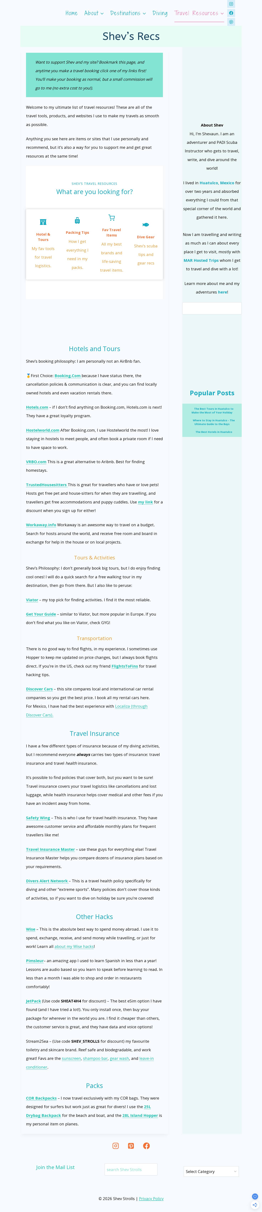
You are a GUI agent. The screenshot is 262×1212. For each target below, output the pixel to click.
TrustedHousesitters (47, 484)
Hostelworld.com (42, 430)
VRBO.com (36, 461)
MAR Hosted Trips (201, 260)
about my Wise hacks (74, 946)
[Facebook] (231, 13)
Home (72, 13)
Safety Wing (38, 817)
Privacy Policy (151, 1198)
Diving (160, 13)
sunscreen (71, 1058)
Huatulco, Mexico (217, 182)
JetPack (33, 1000)
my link (145, 502)
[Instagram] (231, 4)
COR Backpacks (41, 1098)
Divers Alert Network (47, 880)
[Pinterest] (231, 22)
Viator (32, 599)
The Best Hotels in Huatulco (213, 432)
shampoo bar (95, 1058)
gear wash (119, 1058)
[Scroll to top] (253, 1188)
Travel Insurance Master (50, 849)
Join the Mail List (55, 1167)
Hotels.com (37, 407)
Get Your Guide (41, 614)
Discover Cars (39, 688)
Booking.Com (68, 375)
